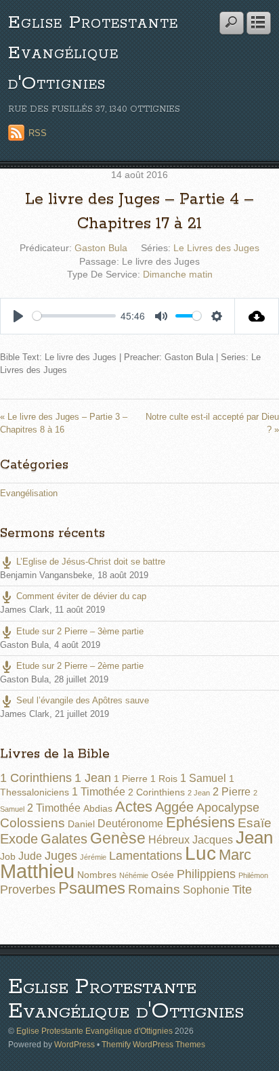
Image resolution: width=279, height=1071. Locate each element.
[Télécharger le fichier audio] (257, 316)
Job (8, 856)
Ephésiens (200, 822)
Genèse (118, 838)
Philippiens (206, 874)
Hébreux (169, 840)
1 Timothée (98, 791)
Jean (254, 837)
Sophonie (206, 890)
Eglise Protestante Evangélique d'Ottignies (93, 53)
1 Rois (163, 778)
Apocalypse (227, 807)
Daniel (81, 823)
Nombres (96, 874)
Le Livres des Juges (216, 247)
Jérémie (93, 857)
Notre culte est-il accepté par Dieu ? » (212, 423)
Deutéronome (130, 823)
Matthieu (37, 871)
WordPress (74, 1044)
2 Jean (199, 793)
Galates (64, 838)
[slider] (74, 315)
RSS (37, 133)
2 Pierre (232, 791)
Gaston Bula (100, 247)
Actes (133, 806)
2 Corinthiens (156, 792)
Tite (242, 889)
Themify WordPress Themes (153, 1044)
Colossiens (32, 823)
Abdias (97, 808)
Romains (154, 889)
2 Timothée (54, 808)
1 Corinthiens (36, 778)
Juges (61, 855)
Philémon (253, 875)
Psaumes (91, 888)
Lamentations (145, 855)
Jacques (212, 840)
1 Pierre (131, 778)
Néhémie (133, 875)
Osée (162, 874)
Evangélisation (29, 493)
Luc (200, 853)
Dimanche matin (178, 274)
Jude (30, 856)
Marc (235, 854)
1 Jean (92, 778)
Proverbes (28, 889)
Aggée (174, 807)
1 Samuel (203, 778)
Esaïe (255, 823)
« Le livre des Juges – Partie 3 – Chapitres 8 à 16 (63, 423)
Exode (19, 838)
